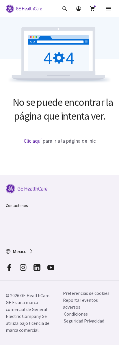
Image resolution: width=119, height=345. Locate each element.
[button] (64, 8)
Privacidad (94, 321)
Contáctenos (17, 205)
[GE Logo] (24, 9)
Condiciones (76, 314)
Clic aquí (33, 140)
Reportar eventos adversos (80, 303)
